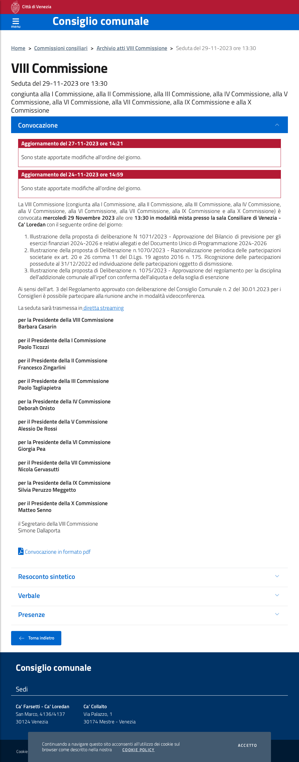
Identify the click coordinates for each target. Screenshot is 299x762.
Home (18, 48)
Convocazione (38, 125)
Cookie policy (27, 751)
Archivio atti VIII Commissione (132, 48)
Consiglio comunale (101, 20)
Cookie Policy (138, 750)
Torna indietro (40, 637)
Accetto (247, 745)
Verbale (29, 595)
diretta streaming (103, 307)
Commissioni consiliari (61, 48)
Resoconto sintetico (46, 576)
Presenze (31, 614)
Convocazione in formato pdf (57, 551)
